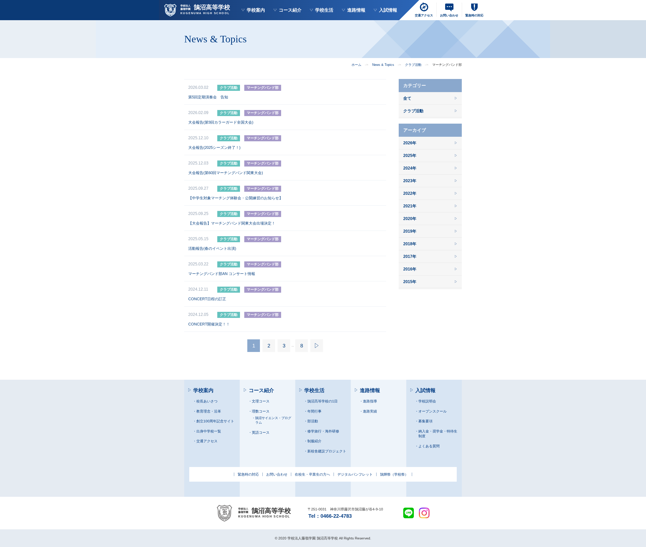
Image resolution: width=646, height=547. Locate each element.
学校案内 (256, 10)
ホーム (356, 64)
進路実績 (370, 411)
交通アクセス (207, 441)
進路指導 (370, 401)
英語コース (261, 432)
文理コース (261, 401)
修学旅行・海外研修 (323, 431)
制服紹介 (314, 441)
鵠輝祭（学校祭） (394, 474)
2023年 (409, 181)
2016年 (409, 269)
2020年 (409, 218)
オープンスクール (432, 411)
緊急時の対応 (248, 474)
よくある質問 (429, 446)
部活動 (312, 421)
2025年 (409, 155)
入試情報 (388, 10)
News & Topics (383, 64)
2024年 (409, 168)
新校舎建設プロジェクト (326, 451)
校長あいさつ (207, 401)
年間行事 (314, 411)
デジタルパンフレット (355, 474)
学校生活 (324, 10)
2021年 (409, 206)
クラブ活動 (413, 64)
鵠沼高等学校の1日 (322, 401)
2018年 (409, 244)
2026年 (409, 143)
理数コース (261, 411)
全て (407, 98)
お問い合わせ (276, 474)
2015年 (409, 282)
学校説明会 (427, 401)
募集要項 (425, 421)
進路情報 (356, 10)
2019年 (409, 231)
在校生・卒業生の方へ (312, 474)
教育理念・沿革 (208, 411)
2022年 (409, 193)
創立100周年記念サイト (215, 421)
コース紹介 (290, 10)
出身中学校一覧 (208, 431)
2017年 (409, 256)
